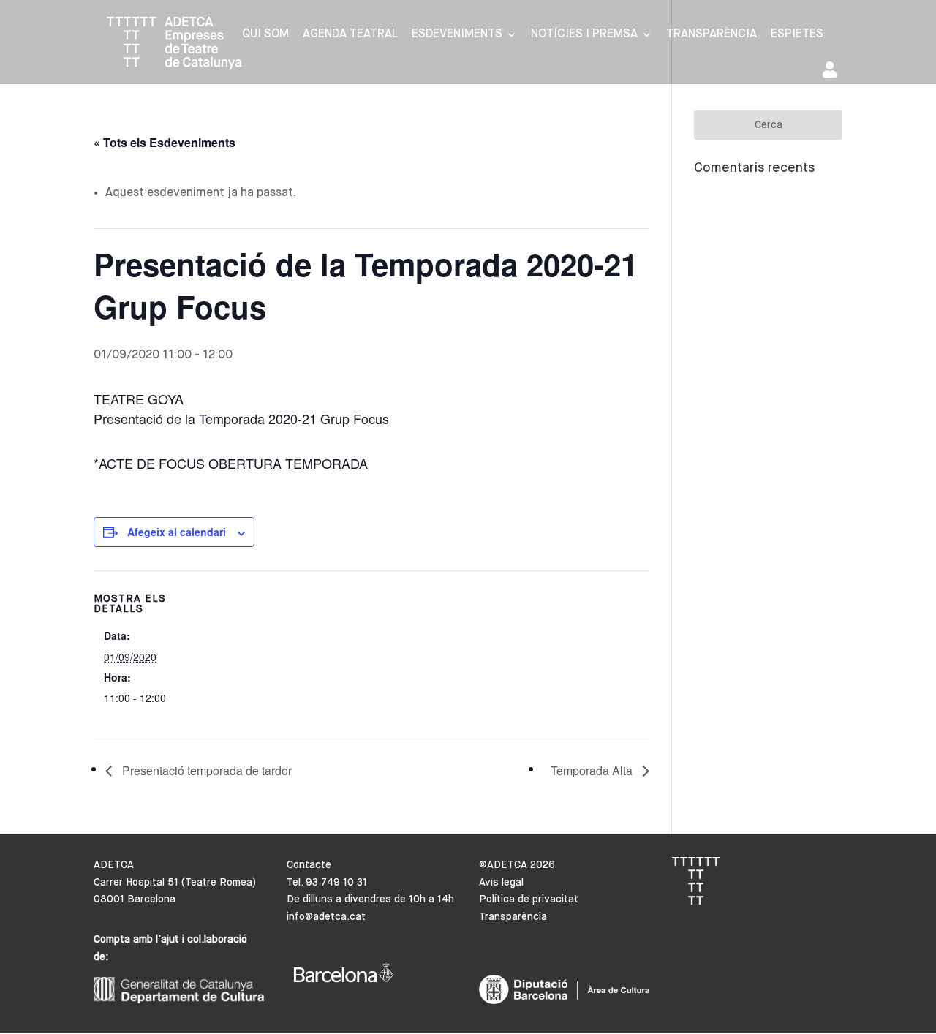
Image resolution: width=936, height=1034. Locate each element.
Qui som (265, 34)
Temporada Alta (593, 770)
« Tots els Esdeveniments (164, 142)
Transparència (711, 34)
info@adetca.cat (326, 917)
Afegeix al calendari (176, 531)
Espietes (797, 34)
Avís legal (501, 883)
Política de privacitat (528, 899)
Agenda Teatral (350, 34)
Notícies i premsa (584, 34)
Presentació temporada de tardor (205, 770)
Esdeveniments (457, 34)
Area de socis (832, 72)
